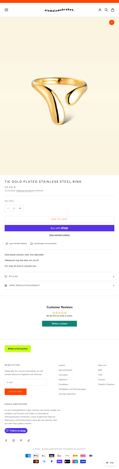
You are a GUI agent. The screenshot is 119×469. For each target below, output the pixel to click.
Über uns (102, 365)
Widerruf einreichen (18, 348)
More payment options (59, 235)
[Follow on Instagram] (13, 440)
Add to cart (59, 219)
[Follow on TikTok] (28, 440)
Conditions (63, 384)
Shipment (63, 379)
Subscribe (15, 391)
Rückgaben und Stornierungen (72, 389)
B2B (100, 370)
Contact (101, 379)
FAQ (100, 374)
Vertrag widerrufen (67, 394)
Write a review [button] (59, 323)
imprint (62, 365)
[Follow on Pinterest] (21, 440)
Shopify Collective (106, 384)
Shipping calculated (24, 190)
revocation (63, 374)
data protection (65, 370)
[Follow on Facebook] (6, 440)
